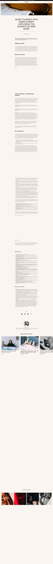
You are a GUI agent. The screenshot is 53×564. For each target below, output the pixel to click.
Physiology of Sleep (18, 265)
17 (21, 122)
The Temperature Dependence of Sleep (20, 279)
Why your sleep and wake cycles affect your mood (21, 260)
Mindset (16, 304)
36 (24, 209)
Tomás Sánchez (19, 292)
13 (34, 113)
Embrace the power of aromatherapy (20, 289)
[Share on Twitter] (25, 314)
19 (20, 127)
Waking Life (17, 295)
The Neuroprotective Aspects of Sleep (20, 264)
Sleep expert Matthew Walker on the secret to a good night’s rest (23, 274)
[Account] (49, 2)
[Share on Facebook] (22, 314)
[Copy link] (31, 314)
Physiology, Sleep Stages (18, 254)
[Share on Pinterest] (28, 314)
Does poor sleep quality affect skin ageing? (20, 282)
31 (28, 195)
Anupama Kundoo (17, 300)
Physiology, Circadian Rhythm (19, 256)
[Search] (47, 2)
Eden (17, 299)
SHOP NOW (33, 0)
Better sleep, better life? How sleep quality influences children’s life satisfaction (24, 280)
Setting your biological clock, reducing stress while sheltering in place (23, 271)
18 (30, 123)
